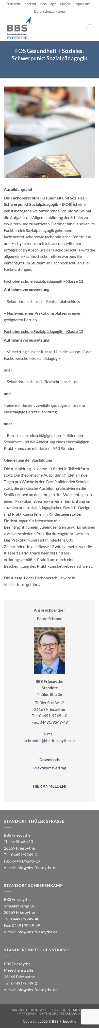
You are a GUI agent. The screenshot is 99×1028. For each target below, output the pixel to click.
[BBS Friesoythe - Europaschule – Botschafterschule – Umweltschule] (23, 28)
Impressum (82, 4)
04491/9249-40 (25, 918)
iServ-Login (48, 4)
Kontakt (30, 4)
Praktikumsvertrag (49, 767)
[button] (90, 28)
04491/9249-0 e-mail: (22, 861)
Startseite (13, 4)
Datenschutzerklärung (50, 11)
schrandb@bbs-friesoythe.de (49, 740)
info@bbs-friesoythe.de (36, 867)
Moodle (65, 4)
